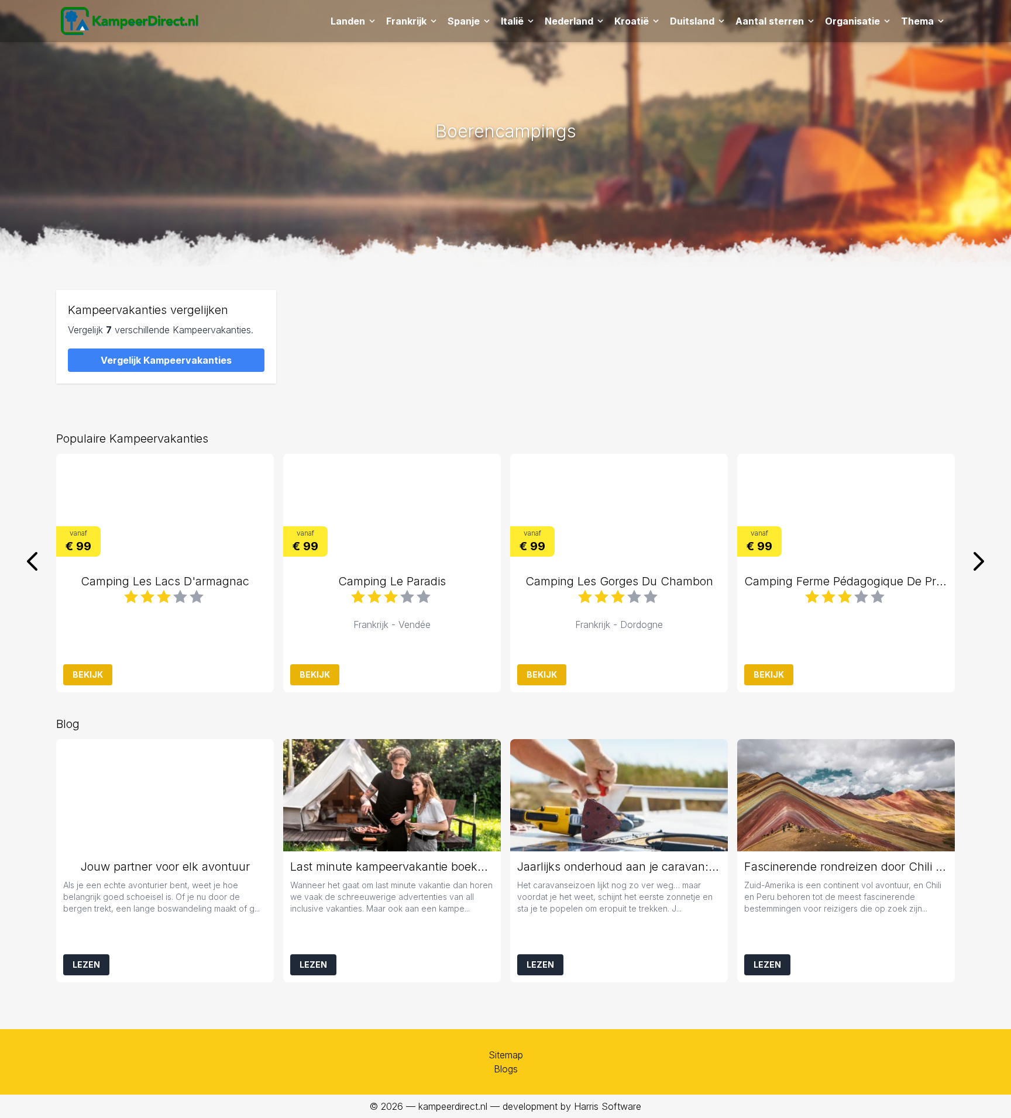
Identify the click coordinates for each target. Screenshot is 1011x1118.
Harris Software (607, 1106)
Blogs (506, 1069)
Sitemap (506, 1055)
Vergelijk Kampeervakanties (166, 360)
